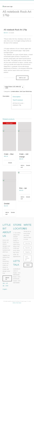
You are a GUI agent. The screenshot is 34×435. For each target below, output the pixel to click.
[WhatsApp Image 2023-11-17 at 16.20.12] (17, 22)
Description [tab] (6, 96)
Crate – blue (9, 154)
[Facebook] (13, 286)
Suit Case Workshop (26, 91)
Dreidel (6, 204)
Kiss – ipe (23, 188)
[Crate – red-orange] (24, 136)
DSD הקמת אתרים (17, 302)
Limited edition (15, 91)
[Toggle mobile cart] (27, 6)
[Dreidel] (9, 186)
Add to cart (22, 77)
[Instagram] (16, 286)
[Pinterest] (18, 286)
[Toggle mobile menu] (30, 6)
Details (10, 162)
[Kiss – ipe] (24, 178)
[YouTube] (13, 289)
